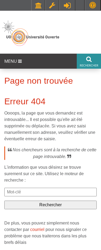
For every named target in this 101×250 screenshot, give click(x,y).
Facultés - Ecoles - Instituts (38, 5)
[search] (50, 192)
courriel (37, 229)
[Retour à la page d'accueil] (30, 33)
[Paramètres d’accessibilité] (93, 5)
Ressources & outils (52, 5)
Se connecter (67, 5)
